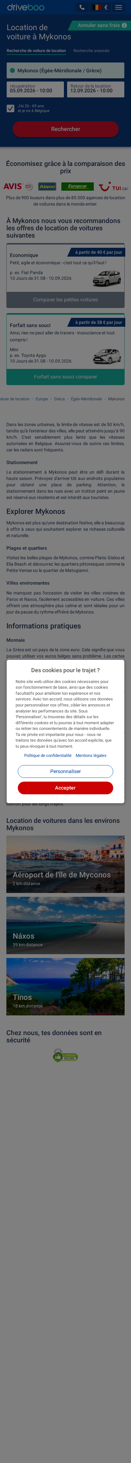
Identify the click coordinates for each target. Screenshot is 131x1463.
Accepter (65, 788)
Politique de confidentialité (48, 755)
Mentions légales (91, 755)
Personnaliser (65, 771)
